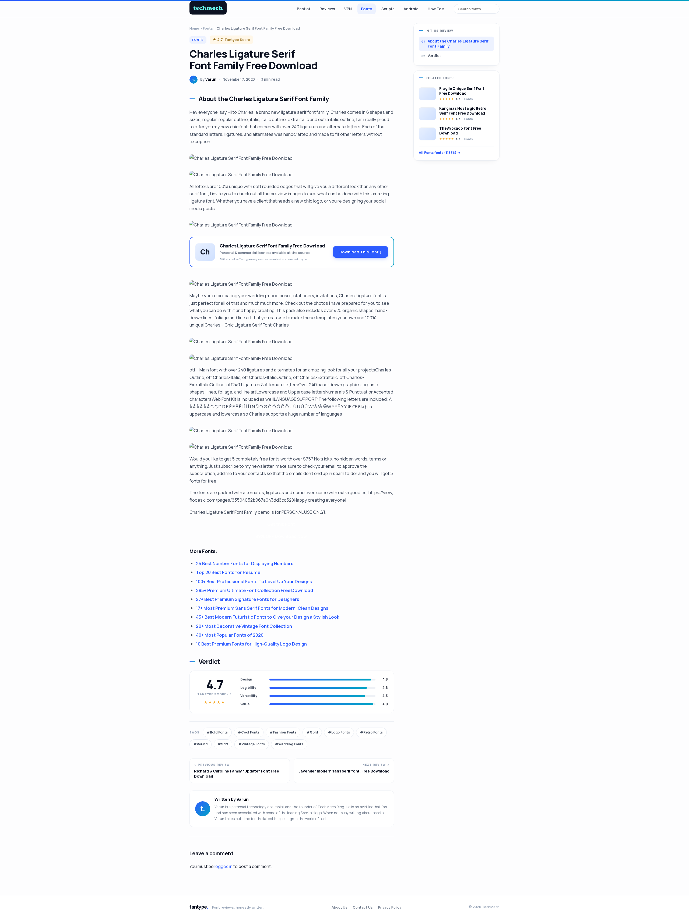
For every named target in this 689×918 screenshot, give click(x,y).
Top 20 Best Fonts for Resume (228, 572)
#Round (201, 744)
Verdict (434, 55)
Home (194, 28)
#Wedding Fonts (289, 744)
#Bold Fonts (217, 732)
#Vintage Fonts (251, 744)
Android (411, 8)
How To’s (436, 8)
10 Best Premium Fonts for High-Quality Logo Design (251, 644)
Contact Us (363, 907)
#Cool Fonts (248, 732)
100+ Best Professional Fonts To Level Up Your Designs (254, 581)
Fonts (366, 8)
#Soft (223, 744)
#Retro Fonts (371, 732)
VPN (348, 8)
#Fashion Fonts (283, 732)
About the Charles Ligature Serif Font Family (458, 44)
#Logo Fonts (339, 732)
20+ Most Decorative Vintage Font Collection (244, 626)
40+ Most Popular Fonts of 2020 (229, 635)
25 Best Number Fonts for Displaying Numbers (244, 563)
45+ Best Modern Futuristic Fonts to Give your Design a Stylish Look (267, 617)
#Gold (312, 732)
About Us (339, 907)
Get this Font (281, 524)
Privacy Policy (389, 907)
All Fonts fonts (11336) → (439, 152)
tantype (198, 906)
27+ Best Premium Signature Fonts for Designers (247, 599)
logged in (224, 866)
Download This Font (360, 252)
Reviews (327, 8)
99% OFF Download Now (281, 536)
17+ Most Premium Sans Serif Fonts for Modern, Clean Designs (262, 608)
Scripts (388, 8)
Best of (303, 8)
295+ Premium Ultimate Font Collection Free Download (254, 590)
